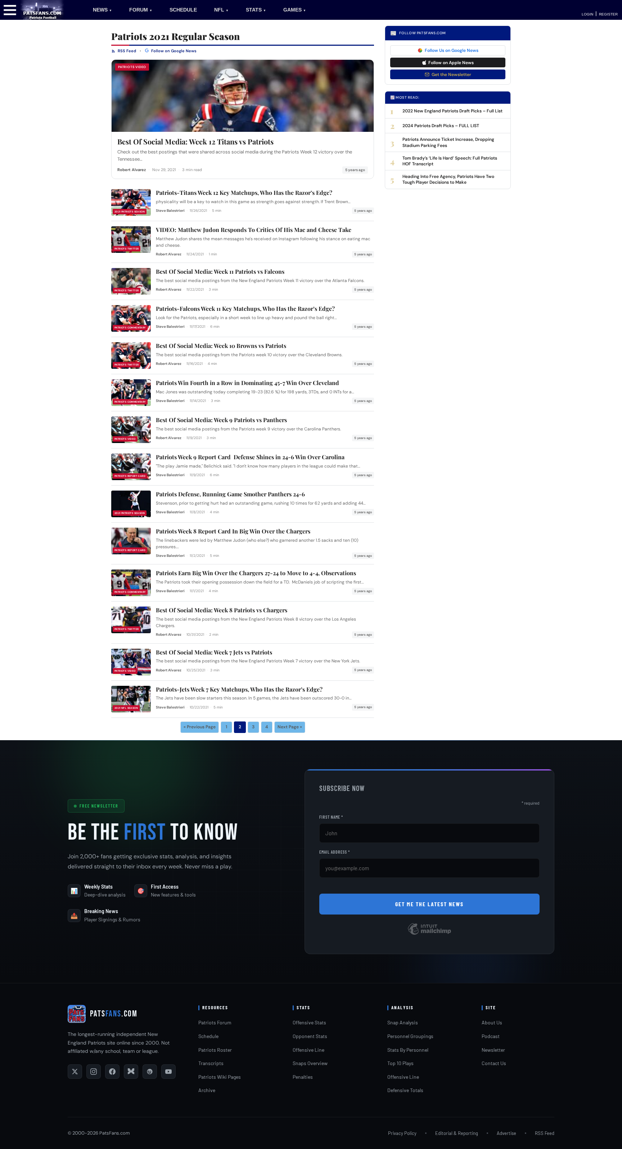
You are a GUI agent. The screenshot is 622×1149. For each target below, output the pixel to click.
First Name (331, 816)
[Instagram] (93, 1071)
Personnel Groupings (410, 1036)
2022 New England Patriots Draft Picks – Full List (452, 111)
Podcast (491, 1036)
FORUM (140, 10)
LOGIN (587, 14)
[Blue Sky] (131, 1071)
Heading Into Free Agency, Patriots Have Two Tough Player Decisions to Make (448, 179)
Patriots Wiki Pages (219, 1077)
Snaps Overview (310, 1063)
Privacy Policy (402, 1133)
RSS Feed (126, 50)
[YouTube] (168, 1071)
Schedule (208, 1036)
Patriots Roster (215, 1050)
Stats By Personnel (407, 1050)
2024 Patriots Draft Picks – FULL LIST (440, 126)
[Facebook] (112, 1071)
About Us (492, 1022)
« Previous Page (200, 727)
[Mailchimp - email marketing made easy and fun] (429, 934)
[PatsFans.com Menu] (10, 9)
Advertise (506, 1133)
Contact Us (494, 1063)
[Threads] (150, 1071)
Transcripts (211, 1063)
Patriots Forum (214, 1022)
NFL (221, 10)
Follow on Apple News (451, 63)
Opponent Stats (310, 1036)
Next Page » (290, 727)
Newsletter (493, 1050)
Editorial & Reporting (456, 1133)
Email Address (334, 851)
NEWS (102, 10)
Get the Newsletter (451, 74)
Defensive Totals (405, 1090)
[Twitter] (75, 1071)
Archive (206, 1090)
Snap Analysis (402, 1022)
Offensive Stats (309, 1022)
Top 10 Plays (400, 1063)
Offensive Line (308, 1050)
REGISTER (608, 14)
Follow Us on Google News (451, 50)
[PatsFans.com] (42, 9)
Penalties (303, 1077)
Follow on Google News (173, 50)
